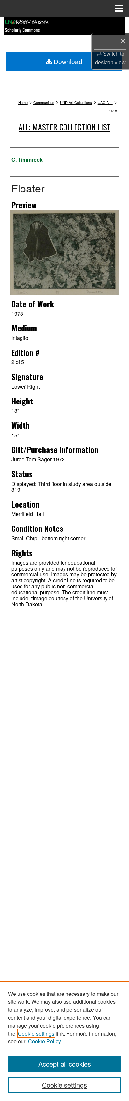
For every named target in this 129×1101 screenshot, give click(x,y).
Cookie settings (36, 1033)
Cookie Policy (44, 1041)
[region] (64, 1041)
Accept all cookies (64, 1064)
